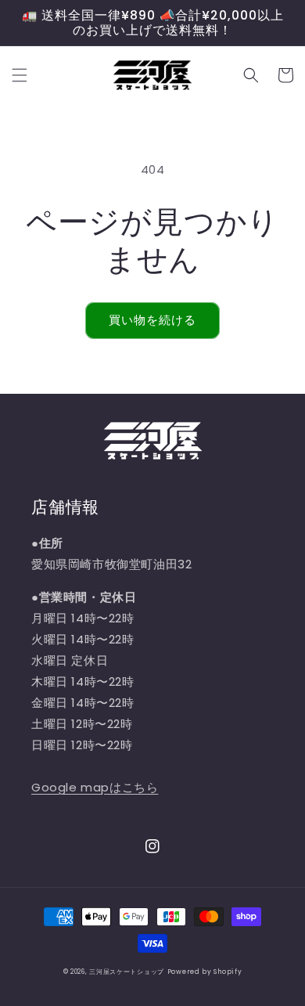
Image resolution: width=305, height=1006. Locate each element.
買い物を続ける (152, 320)
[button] (19, 75)
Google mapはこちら (94, 787)
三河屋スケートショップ (126, 971)
